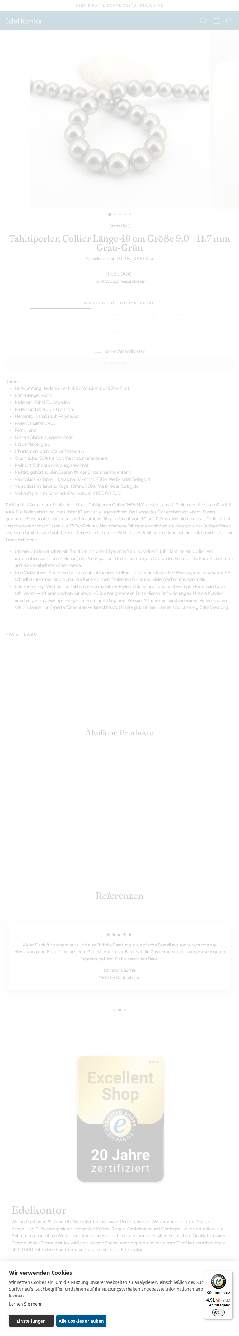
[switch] (218, 1312)
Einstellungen (31, 1321)
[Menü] (229, 1274)
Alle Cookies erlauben (81, 1321)
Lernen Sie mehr (25, 1304)
